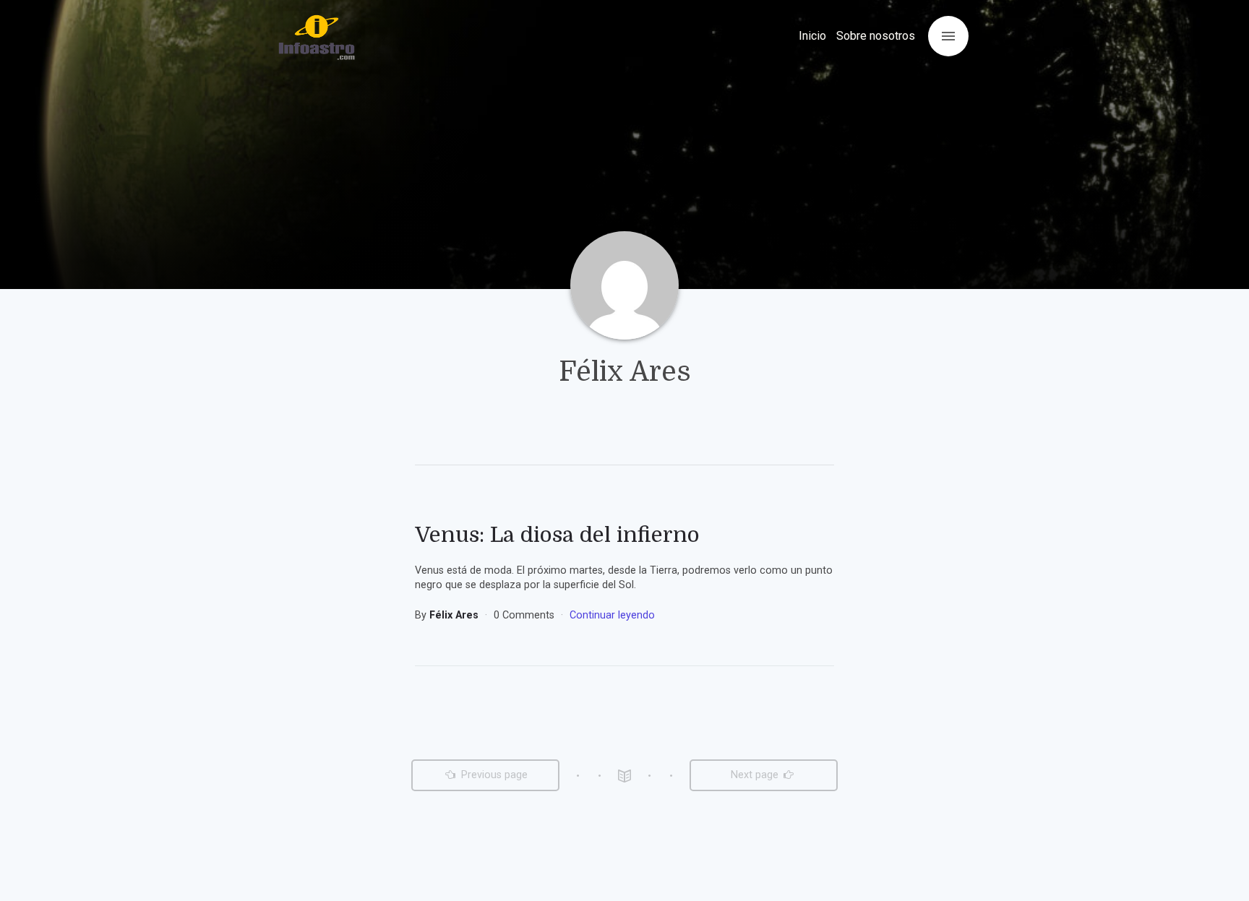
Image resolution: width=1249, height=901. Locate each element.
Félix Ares (455, 615)
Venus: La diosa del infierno (557, 534)
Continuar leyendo (612, 615)
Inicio (812, 36)
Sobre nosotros (875, 36)
